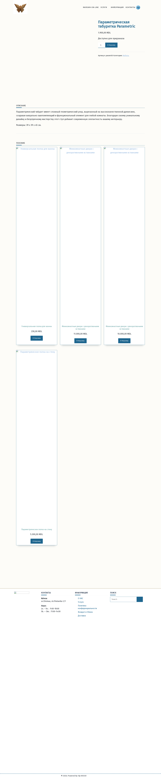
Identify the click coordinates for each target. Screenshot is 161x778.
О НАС (80, 598)
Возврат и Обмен (85, 612)
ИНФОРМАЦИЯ (117, 7)
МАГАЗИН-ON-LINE (91, 7)
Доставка (82, 616)
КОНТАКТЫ (130, 7)
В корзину (111, 45)
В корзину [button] (37, 338)
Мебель (126, 55)
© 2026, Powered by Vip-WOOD (73, 776)
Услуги (81, 602)
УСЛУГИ (104, 7)
